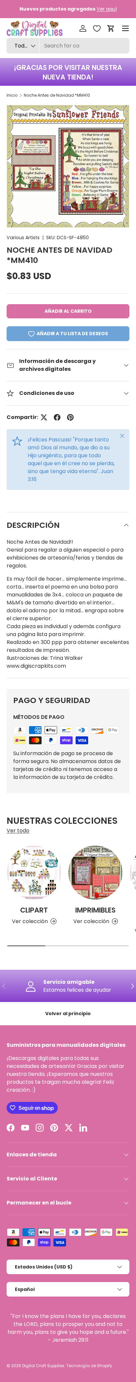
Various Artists (23, 237)
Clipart (34, 910)
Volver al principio (68, 1013)
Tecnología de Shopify (89, 1365)
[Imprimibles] (95, 873)
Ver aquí (107, 9)
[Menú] (125, 28)
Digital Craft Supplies (43, 1365)
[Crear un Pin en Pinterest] (70, 417)
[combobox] (68, 45)
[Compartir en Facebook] (57, 417)
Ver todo (18, 830)
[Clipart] (34, 873)
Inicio (12, 95)
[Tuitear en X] (44, 417)
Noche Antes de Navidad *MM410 (57, 95)
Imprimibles (95, 910)
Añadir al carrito (68, 311)
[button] (111, 28)
